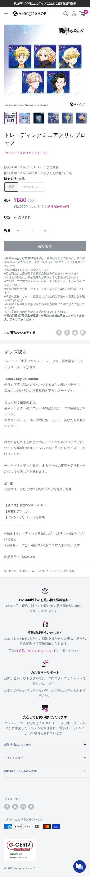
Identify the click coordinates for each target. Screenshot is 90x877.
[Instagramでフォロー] (23, 807)
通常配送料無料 (58, 207)
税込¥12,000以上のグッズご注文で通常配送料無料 (45, 3)
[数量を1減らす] (18, 230)
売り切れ (45, 246)
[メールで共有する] (83, 333)
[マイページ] (74, 13)
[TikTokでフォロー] (31, 807)
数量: (7, 230)
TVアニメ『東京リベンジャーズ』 (26, 153)
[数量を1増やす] (45, 230)
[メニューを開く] (6, 13)
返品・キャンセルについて (37, 651)
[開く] (65, 13)
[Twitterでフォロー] (15, 807)
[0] (82, 13)
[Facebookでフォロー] (7, 807)
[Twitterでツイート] (75, 333)
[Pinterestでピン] (67, 333)
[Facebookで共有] (59, 333)
